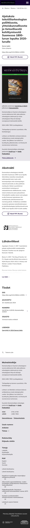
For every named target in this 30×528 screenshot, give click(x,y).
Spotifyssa (12, 151)
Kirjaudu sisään (8, 441)
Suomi (4, 463)
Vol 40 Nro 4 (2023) (22, 8)
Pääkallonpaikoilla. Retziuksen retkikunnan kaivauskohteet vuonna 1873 (15, 490)
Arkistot (5, 428)
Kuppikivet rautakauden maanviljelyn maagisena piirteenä (13, 476)
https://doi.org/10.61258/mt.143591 (13, 52)
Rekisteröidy (7, 438)
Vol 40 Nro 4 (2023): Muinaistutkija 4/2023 (13, 311)
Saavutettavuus (7, 418)
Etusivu (7, 8)
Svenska (4, 465)
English (4, 461)
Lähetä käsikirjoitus (8, 471)
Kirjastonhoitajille (7, 454)
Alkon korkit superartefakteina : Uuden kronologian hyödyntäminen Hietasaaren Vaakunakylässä (14, 483)
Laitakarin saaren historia (10, 502)
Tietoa (4, 431)
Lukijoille (4, 450)
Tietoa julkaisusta (7, 158)
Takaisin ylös (9, 352)
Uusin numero (7, 424)
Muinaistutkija (13, 108)
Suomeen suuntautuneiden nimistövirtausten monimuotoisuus (12, 496)
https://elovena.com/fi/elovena (12, 272)
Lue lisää (5, 277)
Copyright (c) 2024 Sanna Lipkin (12, 330)
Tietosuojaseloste (19, 418)
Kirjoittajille (5, 452)
